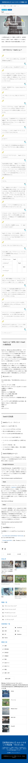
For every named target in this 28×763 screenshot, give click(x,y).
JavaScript (19, 627)
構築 (6, 669)
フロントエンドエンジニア (11, 605)
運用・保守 (7, 672)
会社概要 (8, 752)
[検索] (22, 2)
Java (18, 630)
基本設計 (7, 652)
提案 (6, 645)
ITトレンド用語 (4, 9)
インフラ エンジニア (9, 619)
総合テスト (7, 666)
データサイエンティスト (10, 612)
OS (5, 634)
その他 (10, 9)
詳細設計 (7, 655)
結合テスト (7, 662)
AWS (6, 630)
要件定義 (7, 649)
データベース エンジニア (10, 609)
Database (19, 634)
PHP (6, 627)
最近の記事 (7, 678)
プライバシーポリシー (16, 752)
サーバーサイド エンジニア (11, 616)
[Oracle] (7, 554)
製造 (6, 659)
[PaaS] (20, 554)
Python (6, 637)
